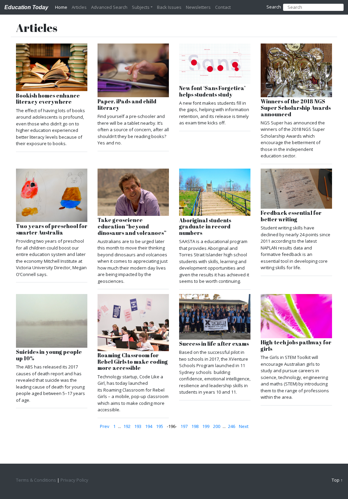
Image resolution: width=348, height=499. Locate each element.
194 (148, 426)
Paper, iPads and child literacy (127, 104)
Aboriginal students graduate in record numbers (205, 226)
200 (216, 426)
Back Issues (169, 7)
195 (159, 426)
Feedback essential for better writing (291, 216)
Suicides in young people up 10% (49, 355)
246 (231, 426)
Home (61, 7)
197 (184, 426)
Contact (223, 7)
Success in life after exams (214, 344)
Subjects (141, 7)
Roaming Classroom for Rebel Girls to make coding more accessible (133, 361)
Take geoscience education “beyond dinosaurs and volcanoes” (132, 226)
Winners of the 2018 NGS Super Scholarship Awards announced (296, 107)
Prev (104, 426)
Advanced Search (109, 7)
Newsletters (198, 7)
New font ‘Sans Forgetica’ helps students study (212, 91)
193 (137, 426)
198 (194, 426)
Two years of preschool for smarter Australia (51, 229)
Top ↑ (337, 480)
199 (205, 426)
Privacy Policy (74, 480)
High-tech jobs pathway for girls (296, 345)
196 (171, 426)
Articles (79, 7)
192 (126, 426)
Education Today (26, 7)
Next (243, 426)
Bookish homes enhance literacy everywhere (48, 98)
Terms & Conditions (36, 480)
